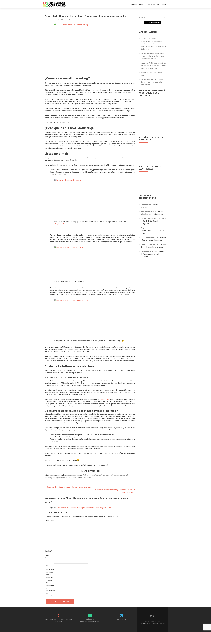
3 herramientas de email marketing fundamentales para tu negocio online (84, 508)
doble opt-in (87, 475)
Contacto (164, 4)
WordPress (160, 623)
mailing (55, 478)
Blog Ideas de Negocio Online (152, 228)
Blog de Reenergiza (148, 211)
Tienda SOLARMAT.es (150, 244)
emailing (107, 475)
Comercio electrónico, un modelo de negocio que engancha (68, 487)
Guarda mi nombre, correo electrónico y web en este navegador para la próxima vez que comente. (50, 582)
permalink (87, 478)
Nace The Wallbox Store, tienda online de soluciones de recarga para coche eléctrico (152, 56)
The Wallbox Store (148, 251)
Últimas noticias (153, 4)
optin (65, 478)
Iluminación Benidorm (149, 237)
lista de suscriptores (117, 475)
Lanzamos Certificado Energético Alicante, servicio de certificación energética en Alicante (153, 65)
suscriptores (71, 478)
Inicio (126, 4)
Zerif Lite (143, 623)
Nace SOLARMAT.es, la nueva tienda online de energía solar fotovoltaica (152, 82)
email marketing (97, 475)
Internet (70, 475)
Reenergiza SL (146, 204)
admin (70, 20)
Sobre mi (133, 4)
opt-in (60, 478)
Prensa (141, 4)
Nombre (48, 551)
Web (46, 565)
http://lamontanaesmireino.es (65, 224)
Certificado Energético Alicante (153, 218)
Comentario (49, 521)
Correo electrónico (49, 557)
